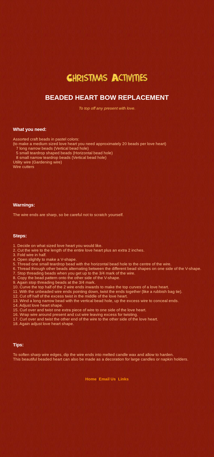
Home (91, 379)
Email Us (107, 379)
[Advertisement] (107, 34)
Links (123, 379)
